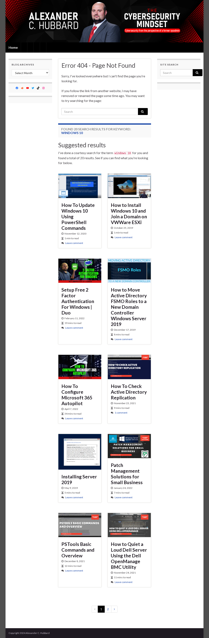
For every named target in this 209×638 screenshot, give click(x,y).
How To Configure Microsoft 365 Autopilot (76, 394)
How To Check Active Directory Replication (129, 391)
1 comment (121, 412)
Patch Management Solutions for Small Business (127, 473)
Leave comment (74, 243)
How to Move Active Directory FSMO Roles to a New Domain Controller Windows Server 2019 (129, 307)
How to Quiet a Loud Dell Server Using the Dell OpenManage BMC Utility (129, 555)
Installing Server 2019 (79, 479)
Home (13, 47)
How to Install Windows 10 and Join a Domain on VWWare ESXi (129, 213)
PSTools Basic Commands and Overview (77, 549)
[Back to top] (200, 629)
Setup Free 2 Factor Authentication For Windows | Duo (77, 301)
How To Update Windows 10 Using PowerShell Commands (78, 216)
